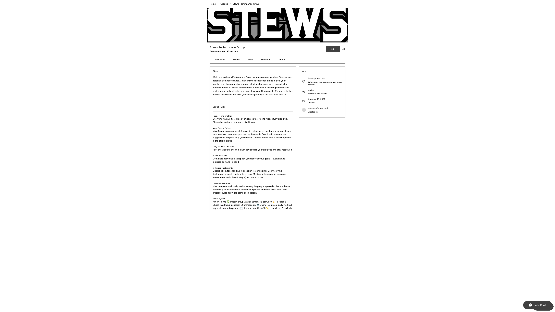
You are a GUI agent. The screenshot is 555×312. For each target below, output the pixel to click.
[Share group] (343, 49)
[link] (219, 59)
